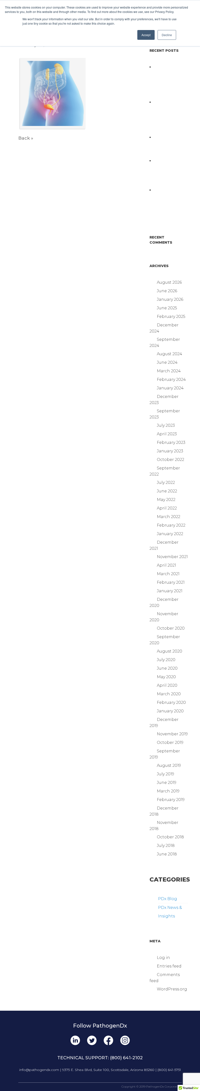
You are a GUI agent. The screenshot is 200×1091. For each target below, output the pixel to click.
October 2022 (170, 459)
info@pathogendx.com (39, 1070)
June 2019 (166, 782)
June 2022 (167, 491)
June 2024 (167, 362)
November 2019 (172, 734)
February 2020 (171, 702)
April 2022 (167, 508)
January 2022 (170, 533)
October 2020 (171, 628)
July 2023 (166, 425)
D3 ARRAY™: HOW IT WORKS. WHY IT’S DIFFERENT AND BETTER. (166, 202)
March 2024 (169, 371)
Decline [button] (167, 35)
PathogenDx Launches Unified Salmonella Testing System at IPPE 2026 (167, 172)
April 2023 (167, 434)
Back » (25, 138)
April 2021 (166, 565)
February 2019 (171, 799)
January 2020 (170, 711)
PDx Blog (167, 898)
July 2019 (165, 774)
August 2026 (169, 282)
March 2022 (168, 516)
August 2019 (169, 765)
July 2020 (166, 659)
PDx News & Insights (170, 911)
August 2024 (169, 354)
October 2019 (170, 742)
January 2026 (170, 299)
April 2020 (167, 685)
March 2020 (169, 694)
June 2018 (167, 854)
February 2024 (171, 379)
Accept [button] (145, 35)
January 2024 (170, 388)
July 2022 (166, 482)
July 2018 (166, 845)
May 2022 (166, 499)
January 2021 (169, 591)
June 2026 (167, 291)
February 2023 (171, 442)
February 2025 (171, 316)
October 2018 (170, 837)
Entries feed (169, 966)
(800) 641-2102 (126, 1057)
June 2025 (167, 308)
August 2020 (169, 651)
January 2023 (170, 451)
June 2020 (167, 668)
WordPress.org (172, 989)
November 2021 (172, 556)
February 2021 (171, 582)
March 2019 (168, 791)
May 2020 (166, 677)
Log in (163, 957)
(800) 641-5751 (169, 1070)
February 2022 (171, 525)
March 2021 (168, 573)
